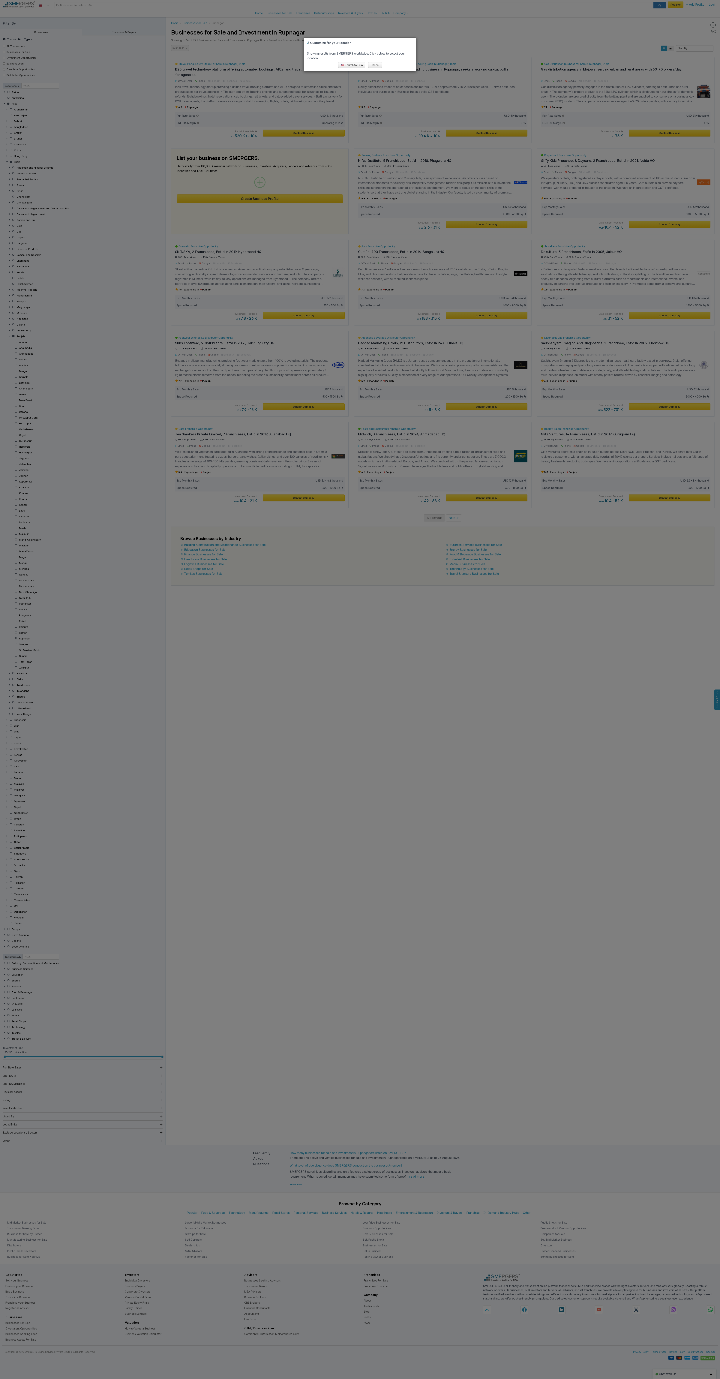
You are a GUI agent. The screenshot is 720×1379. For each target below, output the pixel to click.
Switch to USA (354, 65)
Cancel (375, 65)
